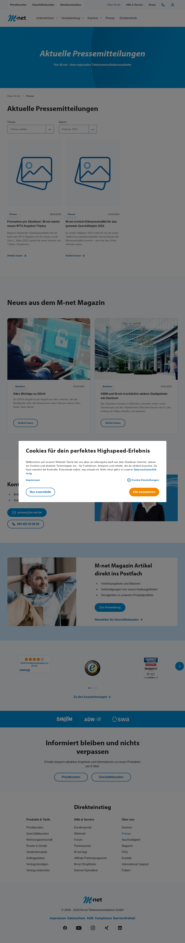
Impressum (33, 480)
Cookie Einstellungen (145, 480)
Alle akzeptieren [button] (144, 491)
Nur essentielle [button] (40, 491)
